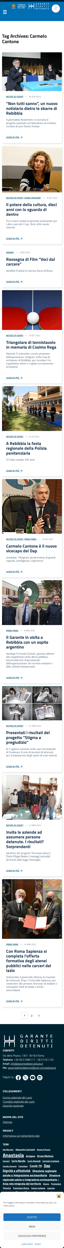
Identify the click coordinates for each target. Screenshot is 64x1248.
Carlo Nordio (18, 1161)
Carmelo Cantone (50, 1161)
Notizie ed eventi (14, 96)
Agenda (10, 252)
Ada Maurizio (8, 1149)
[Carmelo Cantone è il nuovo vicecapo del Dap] (32, 506)
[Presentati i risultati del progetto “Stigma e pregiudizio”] (32, 703)
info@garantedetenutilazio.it (26, 1064)
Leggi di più (13, 137)
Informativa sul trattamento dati (21, 1136)
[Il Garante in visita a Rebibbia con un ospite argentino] (32, 602)
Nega (32, 1226)
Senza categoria (32, 197)
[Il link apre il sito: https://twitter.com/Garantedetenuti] (25, 1077)
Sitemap (7, 1122)
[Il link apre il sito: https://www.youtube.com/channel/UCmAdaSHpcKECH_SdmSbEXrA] (32, 1077)
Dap (47, 1165)
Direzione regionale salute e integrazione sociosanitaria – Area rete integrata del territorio (31, 1179)
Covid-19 (36, 1166)
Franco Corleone (38, 1188)
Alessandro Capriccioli (25, 1149)
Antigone (30, 1156)
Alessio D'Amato (43, 1149)
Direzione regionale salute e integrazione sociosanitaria (30, 1172)
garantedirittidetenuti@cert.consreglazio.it (32, 1068)
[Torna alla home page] (39, 6)
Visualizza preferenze (32, 1236)
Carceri (6, 1161)
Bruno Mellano (45, 1156)
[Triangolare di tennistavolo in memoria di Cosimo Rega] (32, 310)
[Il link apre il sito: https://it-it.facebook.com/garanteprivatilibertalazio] (18, 1077)
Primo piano (30, 539)
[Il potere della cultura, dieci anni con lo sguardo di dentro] (32, 169)
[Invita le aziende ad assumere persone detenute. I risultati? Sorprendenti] (32, 797)
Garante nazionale (13, 1106)
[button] (59, 1196)
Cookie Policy (27, 1243)
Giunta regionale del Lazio (17, 1097)
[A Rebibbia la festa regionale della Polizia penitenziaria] (32, 408)
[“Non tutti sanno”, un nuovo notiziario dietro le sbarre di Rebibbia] (32, 71)
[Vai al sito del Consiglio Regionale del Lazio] (18, 6)
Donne (46, 1183)
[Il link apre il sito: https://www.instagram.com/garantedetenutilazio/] (39, 1077)
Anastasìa (13, 1155)
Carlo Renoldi (33, 1161)
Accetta (32, 1217)
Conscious (23, 1166)
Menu (5, 12)
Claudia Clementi (10, 1166)
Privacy (38, 1243)
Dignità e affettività (16, 1170)
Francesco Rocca (21, 1188)
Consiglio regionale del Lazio (18, 1102)
